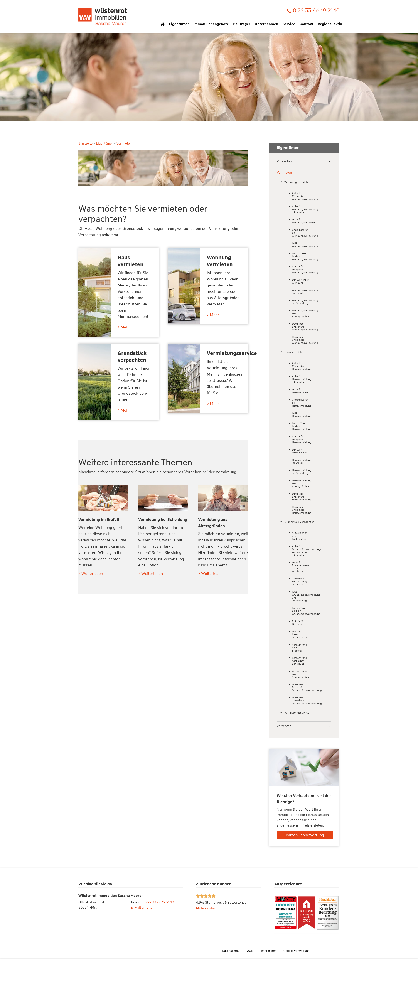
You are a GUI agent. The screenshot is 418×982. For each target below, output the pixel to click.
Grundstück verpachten (132, 357)
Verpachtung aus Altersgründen (300, 674)
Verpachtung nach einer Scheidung (299, 660)
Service (289, 24)
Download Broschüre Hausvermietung (300, 496)
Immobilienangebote (211, 24)
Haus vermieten (130, 261)
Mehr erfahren (207, 908)
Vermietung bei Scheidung (162, 519)
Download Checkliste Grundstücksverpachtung (300, 700)
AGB (250, 950)
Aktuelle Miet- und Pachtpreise (300, 536)
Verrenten (284, 726)
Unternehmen (266, 24)
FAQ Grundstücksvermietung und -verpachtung (300, 596)
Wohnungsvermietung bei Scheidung (300, 301)
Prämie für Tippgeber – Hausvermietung (300, 439)
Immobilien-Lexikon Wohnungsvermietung (300, 256)
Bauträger (241, 24)
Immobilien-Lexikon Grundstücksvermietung (300, 611)
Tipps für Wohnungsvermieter (300, 221)
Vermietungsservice (232, 353)
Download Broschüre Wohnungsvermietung (300, 326)
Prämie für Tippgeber (298, 623)
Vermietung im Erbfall (98, 519)
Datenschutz (230, 950)
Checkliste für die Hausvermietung (300, 402)
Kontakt (306, 24)
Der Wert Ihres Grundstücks (299, 634)
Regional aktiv (330, 24)
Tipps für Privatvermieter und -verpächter (300, 567)
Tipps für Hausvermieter (300, 391)
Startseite (85, 143)
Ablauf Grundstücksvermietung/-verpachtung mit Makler (300, 550)
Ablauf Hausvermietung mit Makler (300, 379)
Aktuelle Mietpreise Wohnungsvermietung (300, 196)
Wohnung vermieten (220, 261)
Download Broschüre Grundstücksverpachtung (300, 687)
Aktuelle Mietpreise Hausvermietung (300, 366)
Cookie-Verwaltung (296, 950)
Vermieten (284, 173)
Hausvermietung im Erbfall (300, 461)
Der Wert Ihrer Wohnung (300, 281)
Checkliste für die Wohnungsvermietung (300, 232)
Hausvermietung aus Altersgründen (300, 483)
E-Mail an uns (141, 907)
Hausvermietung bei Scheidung (300, 471)
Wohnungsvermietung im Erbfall (300, 291)
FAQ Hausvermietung (300, 414)
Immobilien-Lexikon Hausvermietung (300, 426)
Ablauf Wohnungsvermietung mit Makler (300, 209)
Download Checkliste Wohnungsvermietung (300, 340)
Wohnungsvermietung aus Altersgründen (300, 313)
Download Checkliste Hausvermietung (300, 510)
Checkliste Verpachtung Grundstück (299, 581)
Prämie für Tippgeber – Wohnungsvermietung (300, 269)
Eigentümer (179, 24)
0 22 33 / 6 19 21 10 (159, 902)
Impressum (268, 950)
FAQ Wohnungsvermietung (300, 244)
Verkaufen (284, 161)
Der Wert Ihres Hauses (299, 451)
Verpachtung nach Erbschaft (299, 647)
